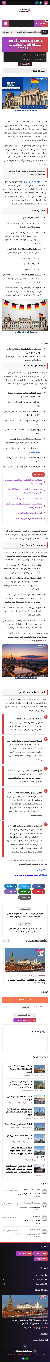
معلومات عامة (23, 1253)
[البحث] (4, 3)
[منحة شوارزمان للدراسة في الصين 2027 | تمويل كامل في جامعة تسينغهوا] (39, 1084)
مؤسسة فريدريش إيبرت (31, 181)
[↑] (25, 1346)
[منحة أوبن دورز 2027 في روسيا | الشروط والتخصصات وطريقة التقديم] (39, 1069)
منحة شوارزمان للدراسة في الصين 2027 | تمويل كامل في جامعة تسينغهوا (25, 491)
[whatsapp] (40, 3)
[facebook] (37, 3)
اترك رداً (36, 1196)
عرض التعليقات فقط (24, 1015)
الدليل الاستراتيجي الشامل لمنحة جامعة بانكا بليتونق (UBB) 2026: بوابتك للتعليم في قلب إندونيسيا (19, 1169)
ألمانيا (12, 538)
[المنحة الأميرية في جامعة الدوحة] (39, 1127)
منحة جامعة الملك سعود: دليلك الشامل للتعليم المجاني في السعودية (24, 358)
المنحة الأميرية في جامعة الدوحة (30, 513)
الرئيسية (39, 23)
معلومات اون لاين (41, 1328)
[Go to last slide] (8, 941)
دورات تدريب (39, 1253)
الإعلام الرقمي (35, 452)
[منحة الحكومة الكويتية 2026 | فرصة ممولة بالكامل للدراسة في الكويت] (39, 1111)
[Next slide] (4, 941)
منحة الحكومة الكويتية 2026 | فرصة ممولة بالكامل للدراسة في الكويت (23, 505)
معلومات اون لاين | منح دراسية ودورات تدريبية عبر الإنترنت (25, 1354)
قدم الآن (44, 875)
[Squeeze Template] (35, 1351)
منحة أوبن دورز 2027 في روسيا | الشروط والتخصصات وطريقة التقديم (23, 481)
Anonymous (36, 1216)
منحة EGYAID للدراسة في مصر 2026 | (28, 518)
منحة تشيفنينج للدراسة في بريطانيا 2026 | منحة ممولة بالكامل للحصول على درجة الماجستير (27, 1152)
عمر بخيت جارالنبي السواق (32, 1189)
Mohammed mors (34, 1229)
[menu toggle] (46, 3)
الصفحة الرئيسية (38, 59)
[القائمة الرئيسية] (5, 23)
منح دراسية (24, 59)
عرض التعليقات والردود (24, 1020)
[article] (25, 912)
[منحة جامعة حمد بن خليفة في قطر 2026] (39, 1099)
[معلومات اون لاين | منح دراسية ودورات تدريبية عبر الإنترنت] (25, 10)
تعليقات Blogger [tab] (25, 999)
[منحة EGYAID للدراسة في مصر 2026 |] (39, 1138)
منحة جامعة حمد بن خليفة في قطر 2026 (27, 498)
